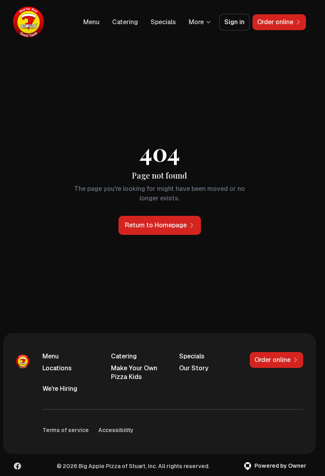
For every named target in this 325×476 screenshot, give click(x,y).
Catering (125, 22)
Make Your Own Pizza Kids (134, 372)
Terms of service (65, 430)
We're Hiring (59, 389)
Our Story (193, 368)
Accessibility (116, 430)
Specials (163, 22)
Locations (57, 368)
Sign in (234, 22)
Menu (91, 22)
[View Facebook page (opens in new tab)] (17, 466)
